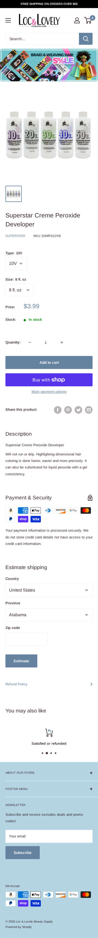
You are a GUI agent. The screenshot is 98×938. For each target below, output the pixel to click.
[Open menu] (8, 20)
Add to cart (49, 362)
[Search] (86, 39)
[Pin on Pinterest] (68, 410)
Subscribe (23, 852)
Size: (15, 279)
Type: (13, 253)
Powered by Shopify (18, 927)
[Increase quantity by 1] (62, 342)
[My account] (77, 20)
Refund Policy (16, 684)
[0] (88, 20)
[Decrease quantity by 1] (29, 342)
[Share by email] (89, 410)
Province (12, 603)
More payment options (49, 392)
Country (12, 579)
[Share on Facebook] (58, 410)
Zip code (12, 628)
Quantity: (12, 342)
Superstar (15, 236)
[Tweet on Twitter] (78, 410)
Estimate (21, 661)
